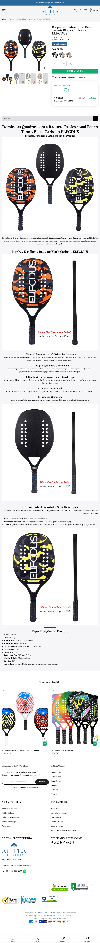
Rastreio (54, 794)
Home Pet (54, 790)
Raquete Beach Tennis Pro (63, 750)
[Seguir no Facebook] (52, 842)
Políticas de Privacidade (11, 808)
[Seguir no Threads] (73, 842)
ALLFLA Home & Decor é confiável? (65, 830)
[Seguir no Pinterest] (64, 842)
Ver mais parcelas (59, 44)
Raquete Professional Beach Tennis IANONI (20, 750)
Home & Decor (57, 772)
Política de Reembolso (10, 817)
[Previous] (6, 49)
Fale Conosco (56, 817)
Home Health (56, 777)
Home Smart (55, 781)
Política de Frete (8, 813)
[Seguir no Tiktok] (70, 842)
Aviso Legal (6, 826)
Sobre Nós (55, 808)
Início (4, 19)
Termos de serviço (9, 822)
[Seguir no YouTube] (67, 842)
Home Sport (55, 785)
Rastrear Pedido (57, 822)
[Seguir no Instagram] (58, 842)
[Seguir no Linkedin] (61, 842)
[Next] (44, 49)
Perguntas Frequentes (59, 813)
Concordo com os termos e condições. (27, 787)
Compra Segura (57, 826)
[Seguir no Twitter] (55, 842)
